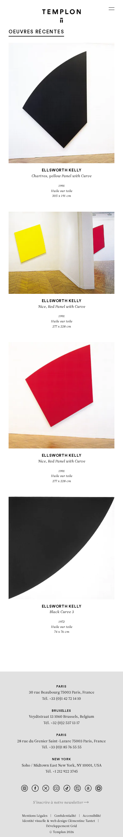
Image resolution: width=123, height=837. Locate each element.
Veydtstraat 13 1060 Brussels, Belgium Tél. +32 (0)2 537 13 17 (61, 717)
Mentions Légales (34, 816)
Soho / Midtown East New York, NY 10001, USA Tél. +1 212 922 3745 (62, 765)
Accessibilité (92, 816)
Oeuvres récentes (36, 31)
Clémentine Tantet (81, 821)
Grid (73, 826)
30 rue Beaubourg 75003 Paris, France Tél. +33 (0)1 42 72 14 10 (61, 693)
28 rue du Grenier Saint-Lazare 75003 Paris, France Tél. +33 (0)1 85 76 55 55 (61, 741)
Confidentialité (65, 816)
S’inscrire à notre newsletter (58, 802)
